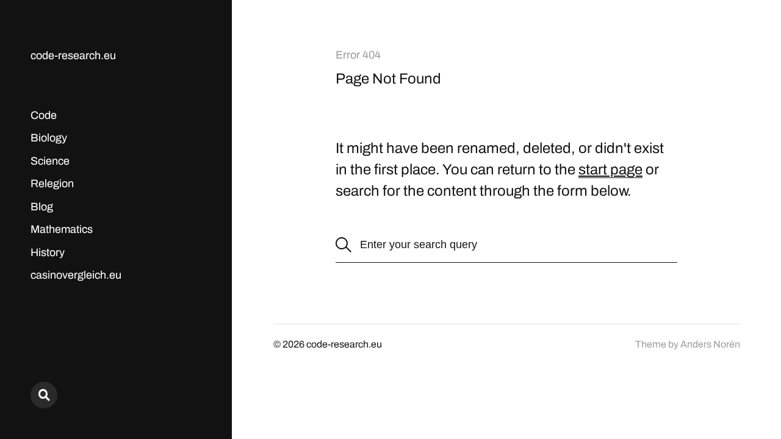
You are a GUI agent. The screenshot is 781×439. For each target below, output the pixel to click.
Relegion (52, 183)
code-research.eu (73, 55)
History (48, 252)
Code (44, 115)
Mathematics (62, 229)
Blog (42, 207)
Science (50, 161)
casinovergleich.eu (76, 275)
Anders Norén (710, 344)
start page (610, 169)
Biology (49, 138)
